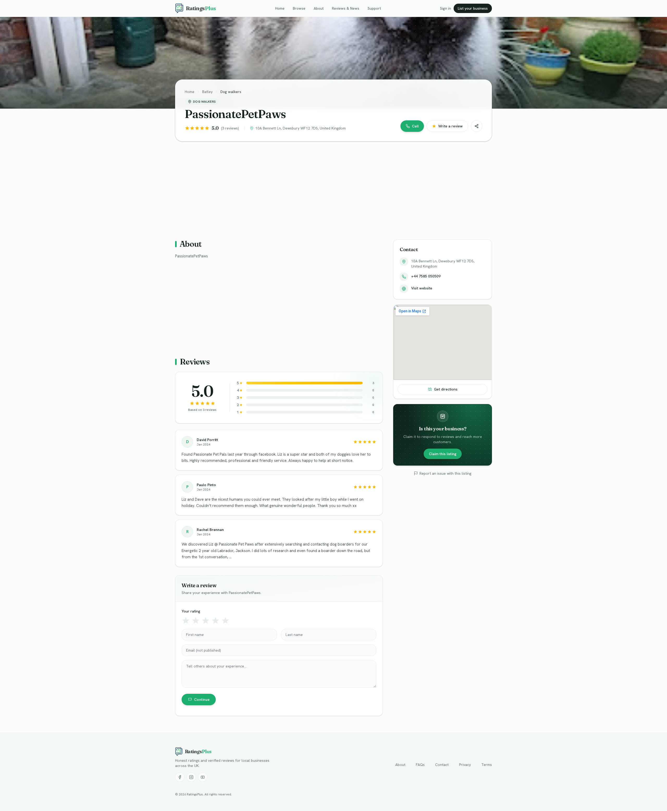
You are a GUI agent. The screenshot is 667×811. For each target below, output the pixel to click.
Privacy (465, 764)
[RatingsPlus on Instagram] (191, 777)
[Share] (476, 126)
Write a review (450, 126)
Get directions (446, 389)
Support (374, 8)
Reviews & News (345, 8)
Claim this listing (442, 453)
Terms (486, 764)
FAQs (420, 764)
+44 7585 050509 (426, 276)
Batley (207, 91)
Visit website (421, 288)
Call (415, 126)
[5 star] (225, 620)
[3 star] (205, 620)
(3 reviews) (230, 128)
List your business (473, 8)
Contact (442, 764)
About (319, 8)
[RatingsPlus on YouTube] (202, 777)
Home (280, 8)
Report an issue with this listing (445, 473)
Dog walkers (230, 91)
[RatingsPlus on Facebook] (179, 777)
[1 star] (186, 620)
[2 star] (196, 620)
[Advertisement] (331, 186)
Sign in (445, 8)
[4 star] (215, 620)
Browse (299, 8)
